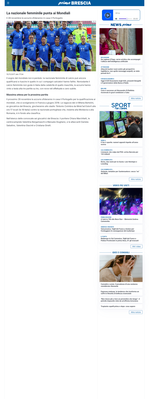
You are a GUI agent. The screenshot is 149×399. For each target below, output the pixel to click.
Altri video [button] (136, 246)
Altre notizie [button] (136, 98)
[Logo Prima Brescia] (74, 3)
